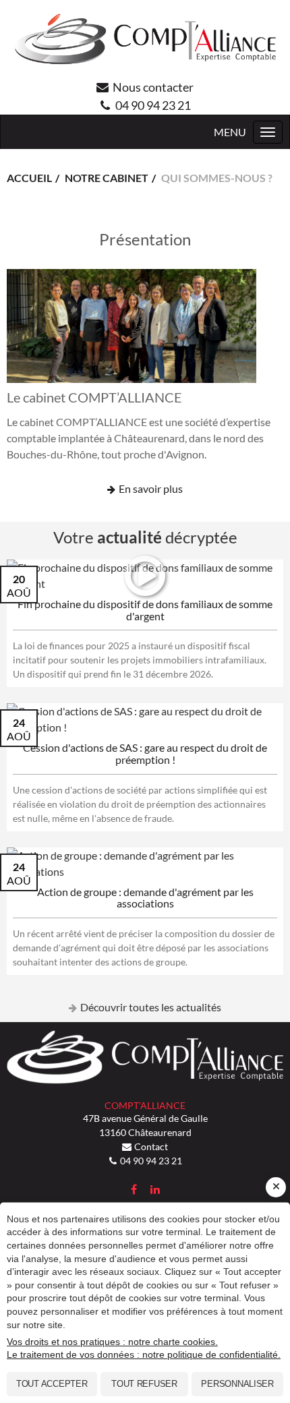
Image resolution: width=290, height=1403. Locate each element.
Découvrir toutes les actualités (150, 1007)
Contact (151, 1146)
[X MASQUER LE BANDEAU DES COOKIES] (276, 1187)
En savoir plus (151, 488)
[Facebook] (134, 1189)
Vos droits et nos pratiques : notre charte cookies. (112, 1341)
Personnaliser (237, 1384)
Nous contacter (153, 87)
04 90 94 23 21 (153, 105)
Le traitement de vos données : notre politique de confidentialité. (144, 1354)
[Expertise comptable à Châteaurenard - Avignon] (145, 39)
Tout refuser (144, 1384)
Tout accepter (52, 1384)
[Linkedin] (155, 1189)
